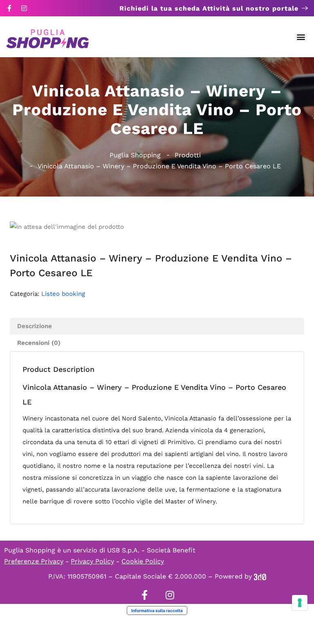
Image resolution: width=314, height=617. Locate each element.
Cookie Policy (142, 561)
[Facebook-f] (9, 8)
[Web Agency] (260, 576)
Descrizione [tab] (34, 326)
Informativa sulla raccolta (157, 610)
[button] (301, 37)
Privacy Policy (92, 561)
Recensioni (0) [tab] (39, 343)
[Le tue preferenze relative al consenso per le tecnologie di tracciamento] (299, 602)
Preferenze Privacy (33, 561)
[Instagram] (24, 8)
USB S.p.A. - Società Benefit (151, 550)
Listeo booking (63, 293)
